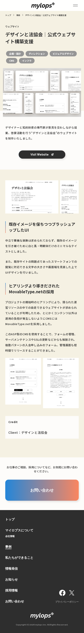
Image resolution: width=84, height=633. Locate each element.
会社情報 (10, 536)
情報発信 (11, 568)
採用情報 (11, 590)
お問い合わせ (14, 601)
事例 (8, 547)
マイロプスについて (19, 530)
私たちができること (19, 557)
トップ (10, 519)
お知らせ (11, 579)
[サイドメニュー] (75, 5)
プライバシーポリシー (67, 602)
